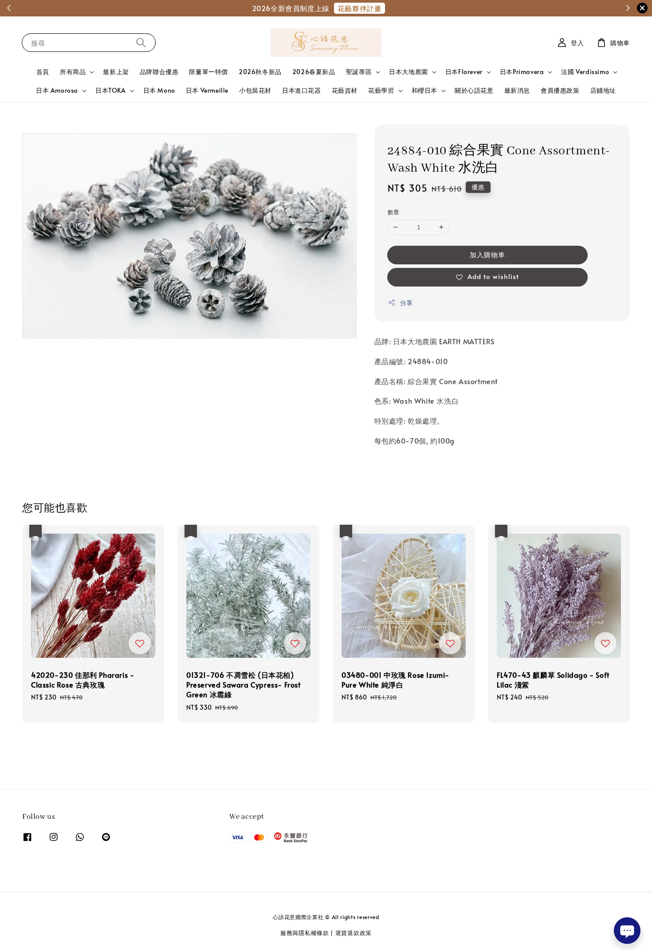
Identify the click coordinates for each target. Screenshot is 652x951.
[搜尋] (141, 42)
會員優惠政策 (560, 90)
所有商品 (73, 72)
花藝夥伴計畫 (360, 8)
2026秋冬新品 (260, 71)
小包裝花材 (255, 90)
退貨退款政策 (353, 933)
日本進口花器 (301, 90)
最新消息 (517, 90)
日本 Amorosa (57, 90)
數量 (394, 212)
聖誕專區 (359, 72)
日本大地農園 (408, 72)
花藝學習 (381, 90)
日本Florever (464, 72)
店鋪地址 (603, 90)
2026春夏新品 (313, 71)
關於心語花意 (474, 90)
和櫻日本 (424, 90)
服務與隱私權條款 (304, 933)
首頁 (42, 71)
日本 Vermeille (207, 90)
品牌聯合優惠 (159, 71)
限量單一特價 (208, 71)
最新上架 (116, 71)
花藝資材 (344, 90)
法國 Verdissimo (585, 72)
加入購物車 (487, 254)
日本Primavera (522, 72)
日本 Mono (159, 90)
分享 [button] (406, 303)
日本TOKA (110, 90)
